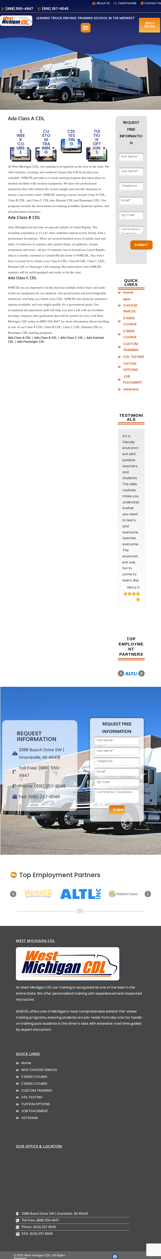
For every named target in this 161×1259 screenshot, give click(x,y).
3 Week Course (21, 141)
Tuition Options (97, 141)
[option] (131, 748)
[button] (86, 28)
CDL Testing (71, 137)
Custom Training (46, 141)
